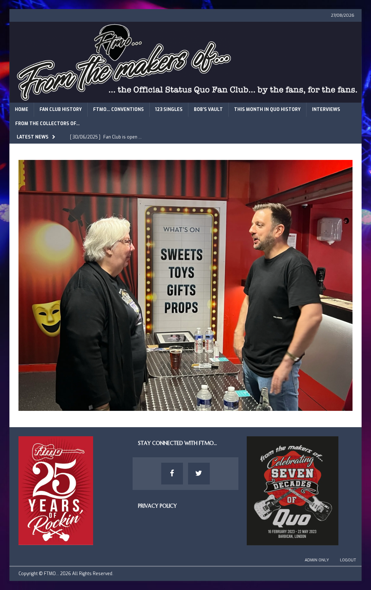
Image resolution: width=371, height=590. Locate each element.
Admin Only (317, 560)
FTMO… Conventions (118, 109)
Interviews (326, 109)
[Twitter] (199, 473)
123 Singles (169, 109)
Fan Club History (60, 109)
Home (21, 109)
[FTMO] (185, 98)
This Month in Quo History (267, 109)
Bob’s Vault (208, 109)
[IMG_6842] (185, 406)
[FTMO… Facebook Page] (172, 473)
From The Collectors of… (47, 124)
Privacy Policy (157, 506)
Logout (348, 560)
